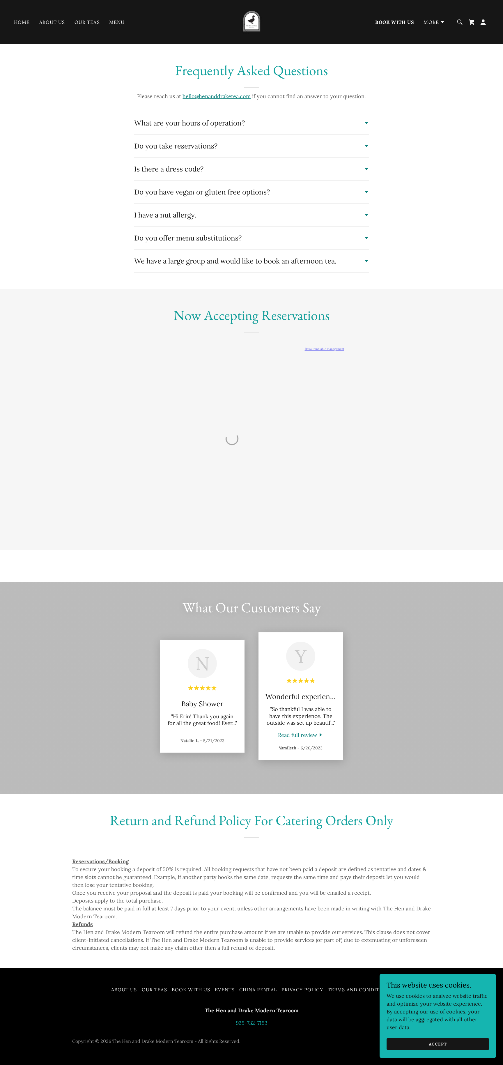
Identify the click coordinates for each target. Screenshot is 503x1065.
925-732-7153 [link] (252, 1023)
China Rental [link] (258, 990)
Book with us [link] (395, 22)
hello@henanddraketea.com (217, 96)
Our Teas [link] (87, 22)
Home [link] (22, 22)
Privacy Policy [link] (302, 990)
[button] (434, 22)
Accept (438, 1044)
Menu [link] (117, 22)
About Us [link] (52, 22)
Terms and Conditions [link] (360, 990)
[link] (251, 21)
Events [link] (225, 990)
